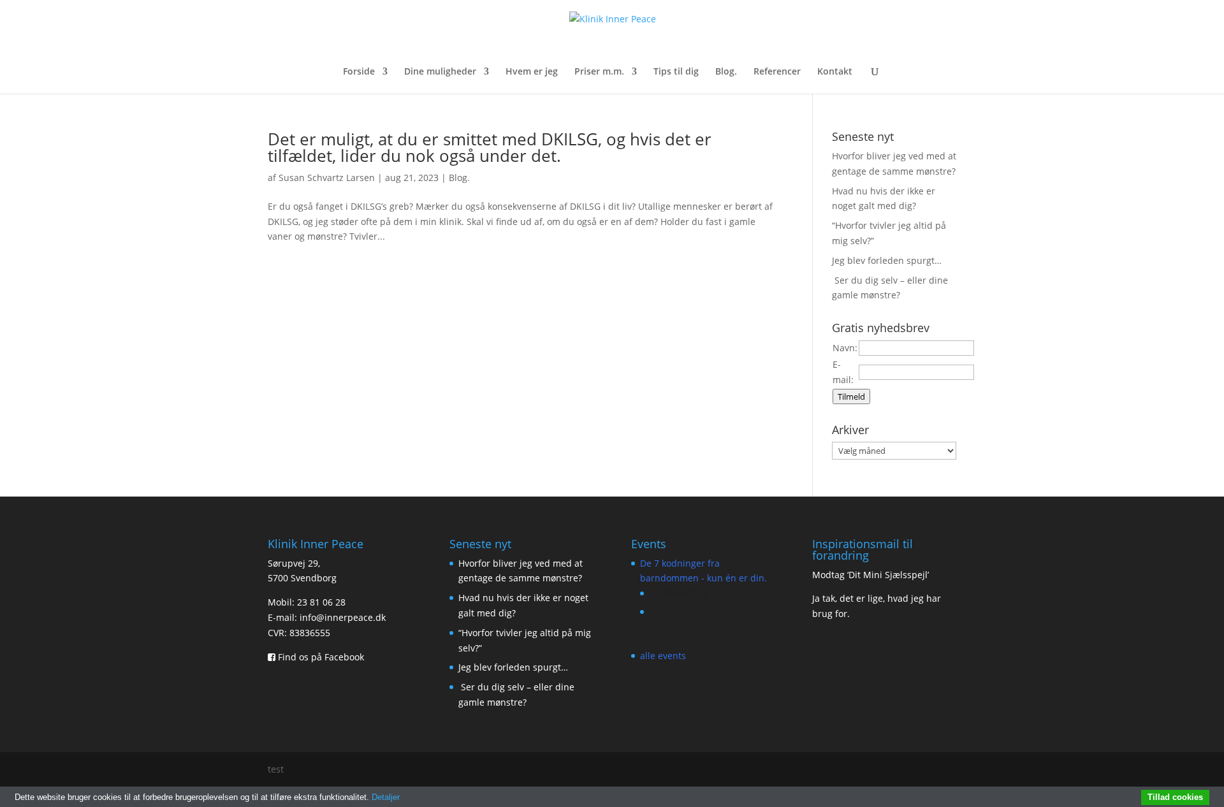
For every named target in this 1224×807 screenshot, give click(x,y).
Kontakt (834, 72)
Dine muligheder (440, 72)
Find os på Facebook (319, 657)
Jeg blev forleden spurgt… (887, 260)
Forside (359, 72)
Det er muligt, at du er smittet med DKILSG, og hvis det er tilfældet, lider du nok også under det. (489, 147)
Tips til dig (676, 72)
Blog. (726, 72)
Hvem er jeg (532, 72)
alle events (663, 656)
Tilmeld (851, 396)
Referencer (777, 72)
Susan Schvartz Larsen (327, 177)
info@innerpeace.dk (343, 617)
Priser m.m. (599, 72)
